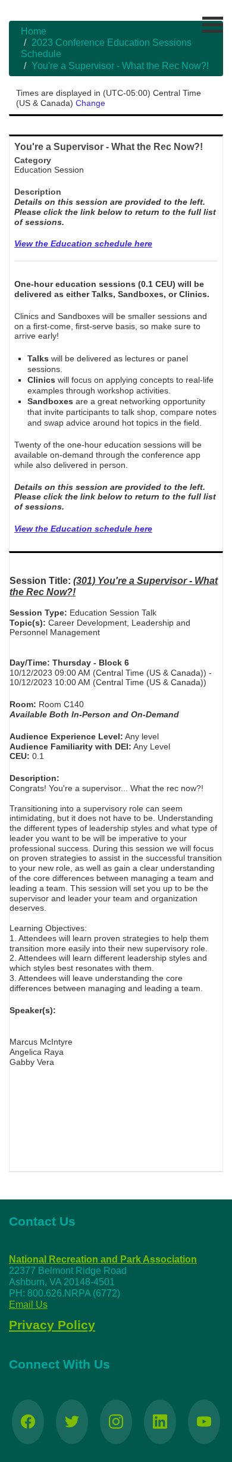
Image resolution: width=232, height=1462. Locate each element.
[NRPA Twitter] (72, 1421)
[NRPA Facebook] (28, 1421)
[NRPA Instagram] (116, 1421)
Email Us (28, 1304)
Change (90, 103)
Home (33, 31)
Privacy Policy (52, 1325)
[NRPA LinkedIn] (160, 1421)
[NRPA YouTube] (204, 1421)
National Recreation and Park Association (103, 1259)
